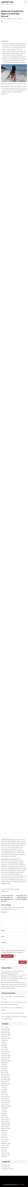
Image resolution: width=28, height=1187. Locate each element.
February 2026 (5, 1029)
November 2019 (5, 1143)
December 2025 (5, 1033)
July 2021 (4, 1132)
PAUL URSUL (5, 1007)
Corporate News (6, 1165)
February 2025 (5, 1051)
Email (3, 936)
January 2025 (5, 1053)
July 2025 (4, 1042)
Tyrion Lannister (5, 1016)
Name (3, 930)
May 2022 (4, 1113)
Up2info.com (7, 2)
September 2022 (6, 1106)
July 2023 (4, 1087)
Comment (4, 912)
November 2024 (5, 1057)
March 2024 (4, 1072)
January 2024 (5, 1076)
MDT (7, 891)
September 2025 (6, 1038)
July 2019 (4, 1149)
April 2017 (4, 1156)
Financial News (5, 1167)
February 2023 (5, 1096)
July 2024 (4, 1064)
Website (3, 942)
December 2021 (5, 1123)
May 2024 (4, 1068)
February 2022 (5, 1119)
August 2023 (4, 1085)
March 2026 (4, 1027)
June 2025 (4, 1044)
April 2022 (4, 1115)
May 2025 (4, 1046)
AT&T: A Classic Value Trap (16, 1013)
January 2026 (5, 1031)
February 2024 (5, 1074)
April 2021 (4, 1136)
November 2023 (5, 1079)
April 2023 (4, 1093)
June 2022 (4, 1111)
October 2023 (5, 1081)
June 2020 (4, 1141)
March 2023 (4, 1094)
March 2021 (4, 1138)
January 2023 (5, 1098)
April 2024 (4, 1070)
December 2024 (5, 1055)
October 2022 (5, 1104)
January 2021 (5, 1139)
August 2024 (4, 1063)
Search (3, 959)
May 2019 (4, 1151)
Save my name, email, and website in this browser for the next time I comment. (13, 951)
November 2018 (5, 1154)
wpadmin (20, 18)
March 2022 (4, 1117)
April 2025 (4, 1048)
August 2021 (4, 1130)
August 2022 (4, 1108)
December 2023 (5, 1078)
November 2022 (5, 1102)
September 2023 (6, 1083)
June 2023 (4, 1089)
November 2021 (5, 1124)
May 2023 (4, 1091)
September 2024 (6, 1061)
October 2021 (5, 1126)
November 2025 (5, 1034)
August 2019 (4, 1147)
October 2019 (5, 1145)
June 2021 (4, 1134)
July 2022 (4, 1109)
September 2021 (5, 1128)
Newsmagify (21, 1184)
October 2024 (5, 1059)
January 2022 (5, 1121)
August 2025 (4, 1040)
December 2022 (5, 1100)
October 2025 (5, 1036)
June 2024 (4, 1066)
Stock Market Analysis (13, 889)
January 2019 (5, 1153)
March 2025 (4, 1049)
